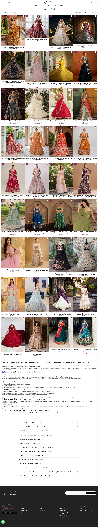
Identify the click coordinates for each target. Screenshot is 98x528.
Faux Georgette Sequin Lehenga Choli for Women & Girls (36, 40)
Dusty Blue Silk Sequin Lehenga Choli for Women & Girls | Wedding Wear (13, 121)
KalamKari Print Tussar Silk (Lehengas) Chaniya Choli (85, 349)
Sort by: (77, 12)
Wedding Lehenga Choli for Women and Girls (13, 387)
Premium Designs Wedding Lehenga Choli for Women (85, 388)
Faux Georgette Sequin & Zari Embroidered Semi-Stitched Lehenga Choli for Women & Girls (85, 196)
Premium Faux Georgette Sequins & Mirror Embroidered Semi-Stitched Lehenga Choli (37, 232)
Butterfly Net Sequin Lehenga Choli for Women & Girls (61, 48)
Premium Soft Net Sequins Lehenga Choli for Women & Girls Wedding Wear (13, 82)
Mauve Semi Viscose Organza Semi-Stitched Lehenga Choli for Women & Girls (37, 196)
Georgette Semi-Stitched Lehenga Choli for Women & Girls (37, 159)
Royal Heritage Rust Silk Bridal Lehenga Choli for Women (61, 159)
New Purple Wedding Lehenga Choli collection (13, 423)
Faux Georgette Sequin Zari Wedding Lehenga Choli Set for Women (13, 159)
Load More (49, 461)
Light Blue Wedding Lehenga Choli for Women (13, 457)
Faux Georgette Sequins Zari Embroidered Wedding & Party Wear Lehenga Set (12, 232)
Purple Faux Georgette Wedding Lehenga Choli (85, 423)
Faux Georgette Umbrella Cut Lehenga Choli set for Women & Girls (13, 269)
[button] (4, 2)
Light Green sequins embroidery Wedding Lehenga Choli (61, 423)
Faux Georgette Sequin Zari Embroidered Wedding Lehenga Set (61, 84)
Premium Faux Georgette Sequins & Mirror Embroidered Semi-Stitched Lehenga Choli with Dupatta (61, 232)
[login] (88, 2)
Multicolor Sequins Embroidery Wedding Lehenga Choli (61, 457)
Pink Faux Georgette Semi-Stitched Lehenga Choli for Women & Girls (13, 196)
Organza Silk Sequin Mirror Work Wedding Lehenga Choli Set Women (37, 84)
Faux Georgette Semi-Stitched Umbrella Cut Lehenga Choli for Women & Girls (85, 232)
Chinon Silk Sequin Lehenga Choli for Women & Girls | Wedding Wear (85, 84)
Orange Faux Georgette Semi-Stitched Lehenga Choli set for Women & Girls (85, 159)
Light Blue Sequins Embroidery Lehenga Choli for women (85, 457)
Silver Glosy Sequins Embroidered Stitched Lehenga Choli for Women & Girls (85, 313)
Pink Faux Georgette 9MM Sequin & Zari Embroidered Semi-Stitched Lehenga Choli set (61, 196)
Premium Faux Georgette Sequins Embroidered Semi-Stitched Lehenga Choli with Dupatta (37, 269)
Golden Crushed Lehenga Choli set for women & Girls (37, 353)
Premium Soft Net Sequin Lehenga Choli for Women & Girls (13, 48)
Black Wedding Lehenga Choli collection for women (37, 423)
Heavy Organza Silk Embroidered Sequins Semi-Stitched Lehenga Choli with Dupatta (37, 313)
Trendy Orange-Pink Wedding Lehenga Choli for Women (61, 388)
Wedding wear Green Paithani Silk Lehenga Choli (61, 349)
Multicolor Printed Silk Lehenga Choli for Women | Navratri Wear (85, 121)
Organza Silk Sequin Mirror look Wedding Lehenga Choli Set (61, 121)
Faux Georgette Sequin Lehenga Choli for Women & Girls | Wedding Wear (36, 121)
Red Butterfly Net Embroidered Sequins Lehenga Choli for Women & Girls (13, 353)
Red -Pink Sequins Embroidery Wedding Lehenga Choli (37, 457)
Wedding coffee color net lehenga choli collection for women (37, 388)
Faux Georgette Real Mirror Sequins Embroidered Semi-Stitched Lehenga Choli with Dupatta (12, 313)
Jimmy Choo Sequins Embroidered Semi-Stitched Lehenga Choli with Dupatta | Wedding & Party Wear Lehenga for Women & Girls (85, 273)
